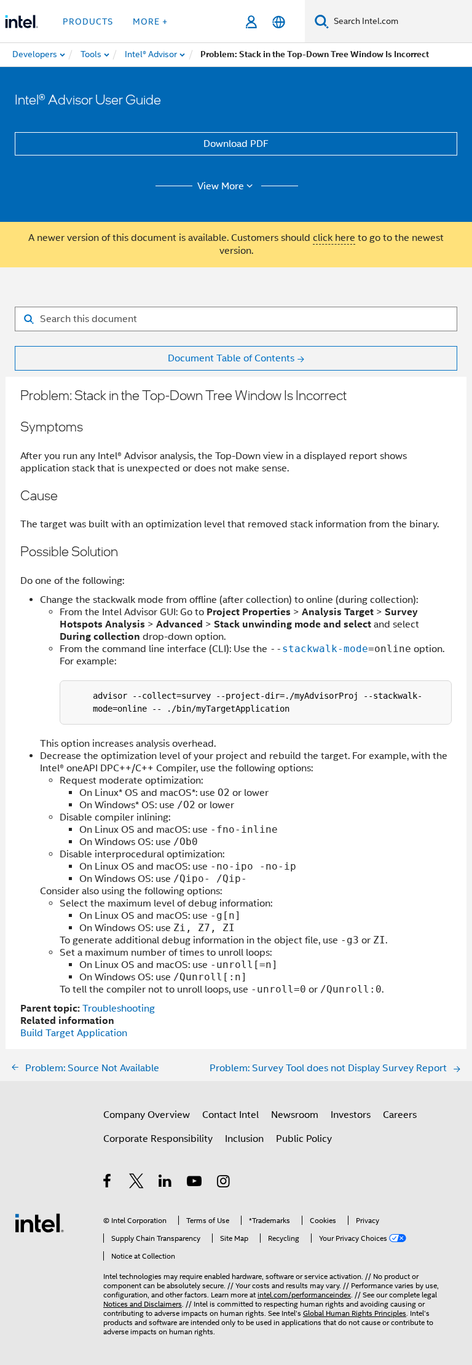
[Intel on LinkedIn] (165, 1183)
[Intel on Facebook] (107, 1183)
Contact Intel (230, 1115)
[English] (278, 22)
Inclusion (244, 1139)
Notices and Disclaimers (142, 1303)
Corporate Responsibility (158, 1139)
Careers (400, 1115)
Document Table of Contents (231, 358)
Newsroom (294, 1115)
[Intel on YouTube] (195, 1183)
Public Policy (304, 1139)
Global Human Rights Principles (354, 1313)
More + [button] (150, 21)
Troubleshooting (118, 1008)
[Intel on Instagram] (224, 1183)
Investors (351, 1115)
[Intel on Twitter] (136, 1183)
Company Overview (146, 1115)
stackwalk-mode (325, 649)
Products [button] (88, 21)
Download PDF (236, 144)
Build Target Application (73, 1033)
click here (334, 238)
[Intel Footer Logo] (39, 1222)
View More (220, 186)
